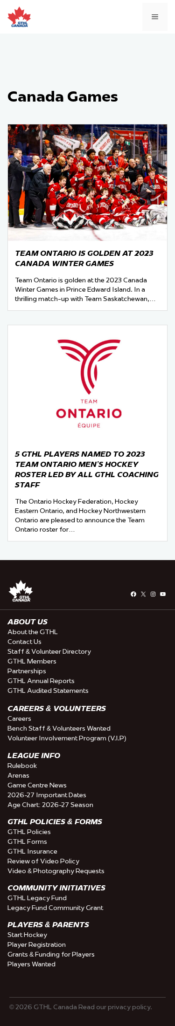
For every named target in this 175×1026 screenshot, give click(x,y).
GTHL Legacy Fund (37, 898)
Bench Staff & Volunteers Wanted (59, 728)
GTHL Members (31, 661)
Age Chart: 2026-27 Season (50, 804)
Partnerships (26, 671)
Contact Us (24, 641)
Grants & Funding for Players (51, 954)
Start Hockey (27, 934)
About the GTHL (32, 632)
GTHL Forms (27, 841)
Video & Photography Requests (56, 871)
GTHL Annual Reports (41, 681)
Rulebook (22, 765)
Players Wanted (31, 964)
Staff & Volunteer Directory (49, 651)
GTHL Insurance (32, 851)
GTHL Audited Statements (48, 690)
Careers (19, 718)
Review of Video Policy (43, 861)
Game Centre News (37, 785)
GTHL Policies (29, 832)
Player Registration (36, 944)
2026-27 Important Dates (46, 795)
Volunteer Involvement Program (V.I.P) (66, 738)
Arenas (18, 775)
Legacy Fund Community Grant (55, 907)
